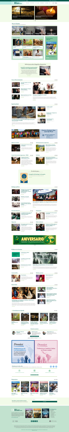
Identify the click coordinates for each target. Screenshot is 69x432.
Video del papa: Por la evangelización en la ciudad (29, 33)
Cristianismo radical (25, 252)
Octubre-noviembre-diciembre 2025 (43, 394)
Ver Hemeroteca (53, 409)
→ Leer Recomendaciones (34, 372)
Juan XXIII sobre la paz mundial (16, 47)
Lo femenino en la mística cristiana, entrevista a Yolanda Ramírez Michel (23, 300)
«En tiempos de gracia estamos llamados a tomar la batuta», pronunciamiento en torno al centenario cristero (51, 34)
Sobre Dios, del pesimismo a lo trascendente (43, 265)
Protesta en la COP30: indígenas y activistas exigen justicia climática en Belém (51, 225)
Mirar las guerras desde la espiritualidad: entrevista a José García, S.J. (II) (52, 294)
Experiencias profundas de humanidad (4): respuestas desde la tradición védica (51, 158)
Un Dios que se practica (16, 57)
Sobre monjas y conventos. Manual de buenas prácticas (51, 145)
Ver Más (55, 310)
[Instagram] (53, 366)
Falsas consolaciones (36, 57)
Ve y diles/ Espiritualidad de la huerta (27, 47)
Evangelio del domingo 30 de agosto (37, 174)
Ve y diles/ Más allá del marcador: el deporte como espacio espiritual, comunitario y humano (34, 323)
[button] (49, 2)
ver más (27, 0)
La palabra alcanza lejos (25, 258)
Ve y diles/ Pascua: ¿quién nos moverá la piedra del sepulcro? (52, 322)
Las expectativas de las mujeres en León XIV (51, 213)
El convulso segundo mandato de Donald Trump (27, 225)
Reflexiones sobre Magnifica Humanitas (35, 64)
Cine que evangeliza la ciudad (40, 95)
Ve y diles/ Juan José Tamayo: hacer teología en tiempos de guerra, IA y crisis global (25, 323)
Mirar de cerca (52, 415)
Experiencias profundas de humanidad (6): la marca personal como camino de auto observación (17, 34)
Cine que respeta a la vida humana (26, 83)
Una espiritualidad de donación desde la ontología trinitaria (37, 47)
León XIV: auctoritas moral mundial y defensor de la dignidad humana (40, 33)
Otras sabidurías (52, 417)
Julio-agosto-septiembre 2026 (51, 56)
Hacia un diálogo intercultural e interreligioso (27, 57)
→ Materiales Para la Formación (49, 372)
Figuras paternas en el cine (26, 95)
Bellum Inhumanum (49, 275)
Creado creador (50, 106)
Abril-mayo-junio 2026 (24, 394)
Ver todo (55, 379)
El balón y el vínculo (25, 196)
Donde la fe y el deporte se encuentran (52, 113)
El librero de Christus (53, 412)
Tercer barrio (23, 275)
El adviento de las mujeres (26, 265)
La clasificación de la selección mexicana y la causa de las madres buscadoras (26, 213)
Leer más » (29, 75)
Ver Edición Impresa (53, 0)
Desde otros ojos (52, 411)
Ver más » (47, 57)
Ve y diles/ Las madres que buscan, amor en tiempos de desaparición (44, 322)
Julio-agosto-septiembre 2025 (52, 394)
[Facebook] (51, 366)
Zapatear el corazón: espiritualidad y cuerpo (25, 158)
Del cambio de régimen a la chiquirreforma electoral (45, 202)
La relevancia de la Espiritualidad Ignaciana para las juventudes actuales (23, 120)
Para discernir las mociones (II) (50, 119)
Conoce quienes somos (15, 417)
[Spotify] (56, 366)
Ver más (56, 104)
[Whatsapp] (35, 421)
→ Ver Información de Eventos (19, 372)
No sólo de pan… (52, 416)
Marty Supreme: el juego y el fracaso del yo (26, 89)
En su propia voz (52, 413)
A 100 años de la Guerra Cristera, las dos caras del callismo (26, 203)
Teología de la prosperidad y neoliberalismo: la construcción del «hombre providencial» (26, 191)
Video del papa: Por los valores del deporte (26, 145)
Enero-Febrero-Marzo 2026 (34, 394)
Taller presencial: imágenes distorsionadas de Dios (18, 0)
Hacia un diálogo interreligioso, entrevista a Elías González (52, 288)
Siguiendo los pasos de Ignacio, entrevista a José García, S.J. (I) (51, 300)
